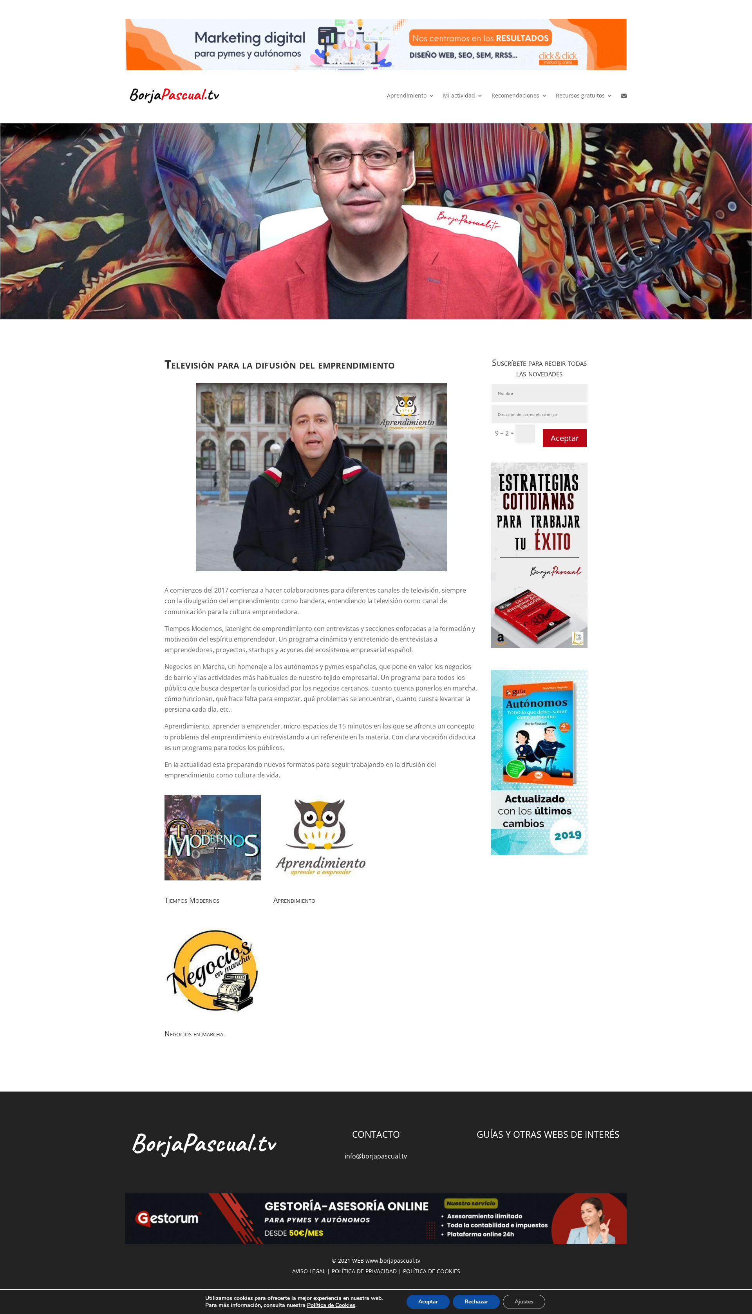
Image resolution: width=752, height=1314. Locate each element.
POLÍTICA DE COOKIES (431, 1271)
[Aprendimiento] (321, 886)
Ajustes (524, 1301)
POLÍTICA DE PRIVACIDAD (364, 1271)
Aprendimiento (407, 95)
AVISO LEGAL (308, 1271)
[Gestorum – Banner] (376, 1220)
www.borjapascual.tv (392, 1260)
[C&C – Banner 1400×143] (376, 46)
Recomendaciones (515, 95)
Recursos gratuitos (580, 95)
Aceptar (565, 438)
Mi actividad (459, 95)
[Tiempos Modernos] (212, 886)
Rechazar (476, 1301)
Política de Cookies (331, 1305)
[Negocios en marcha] (212, 1019)
